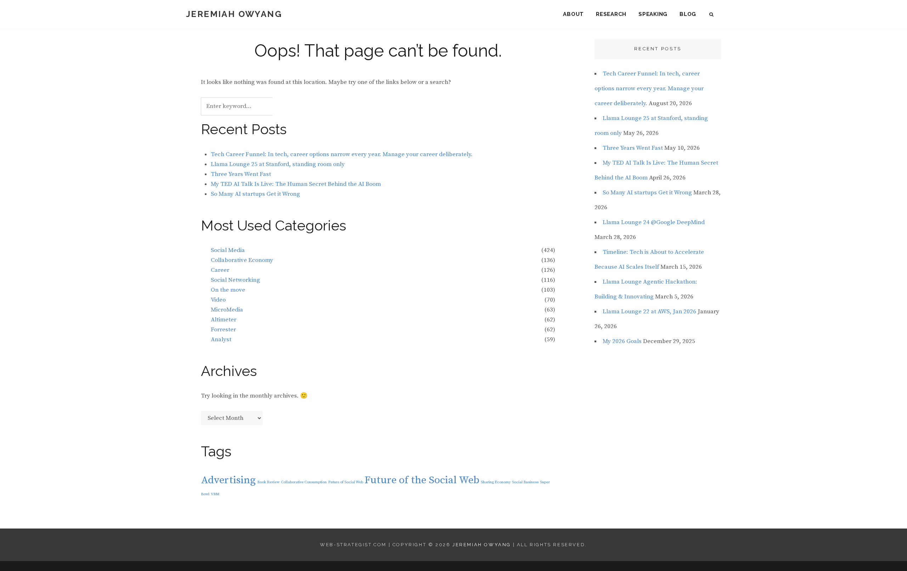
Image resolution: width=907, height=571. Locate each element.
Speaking (652, 14)
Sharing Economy (496, 482)
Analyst (221, 339)
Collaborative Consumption (304, 482)
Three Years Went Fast (241, 174)
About (573, 14)
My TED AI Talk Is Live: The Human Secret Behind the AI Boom (296, 184)
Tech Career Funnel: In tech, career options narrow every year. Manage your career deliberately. (342, 154)
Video (218, 300)
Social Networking (235, 280)
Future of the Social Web (422, 480)
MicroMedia (227, 310)
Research (611, 14)
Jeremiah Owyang (234, 14)
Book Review (268, 482)
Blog (688, 14)
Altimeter (223, 320)
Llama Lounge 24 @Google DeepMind (654, 222)
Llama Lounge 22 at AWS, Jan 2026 (649, 311)
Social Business (525, 482)
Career (220, 270)
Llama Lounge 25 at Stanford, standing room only (278, 164)
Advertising (228, 480)
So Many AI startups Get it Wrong (255, 194)
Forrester (223, 329)
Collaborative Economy (242, 260)
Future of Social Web (345, 482)
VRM (215, 494)
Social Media (228, 250)
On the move (228, 290)
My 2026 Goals (622, 341)
